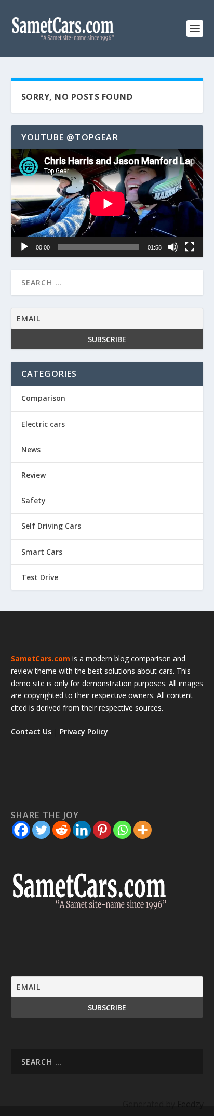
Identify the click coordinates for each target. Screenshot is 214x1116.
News (31, 449)
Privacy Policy (84, 732)
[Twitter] (41, 830)
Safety (33, 500)
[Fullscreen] (189, 247)
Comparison (43, 398)
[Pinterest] (102, 830)
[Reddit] (61, 830)
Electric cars (43, 424)
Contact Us (31, 732)
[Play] (24, 247)
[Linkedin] (82, 830)
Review (33, 475)
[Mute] (173, 247)
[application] (107, 203)
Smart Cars (41, 552)
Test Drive (39, 577)
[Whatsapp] (122, 830)
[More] (142, 830)
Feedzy (190, 1104)
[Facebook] (21, 830)
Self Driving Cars (51, 526)
